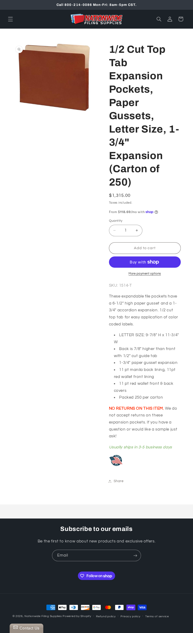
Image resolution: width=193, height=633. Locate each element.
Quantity (116, 220)
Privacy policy (130, 616)
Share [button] (119, 481)
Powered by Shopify (77, 616)
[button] (10, 19)
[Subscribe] (135, 555)
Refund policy (106, 616)
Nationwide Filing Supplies (43, 616)
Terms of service (157, 616)
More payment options (145, 273)
